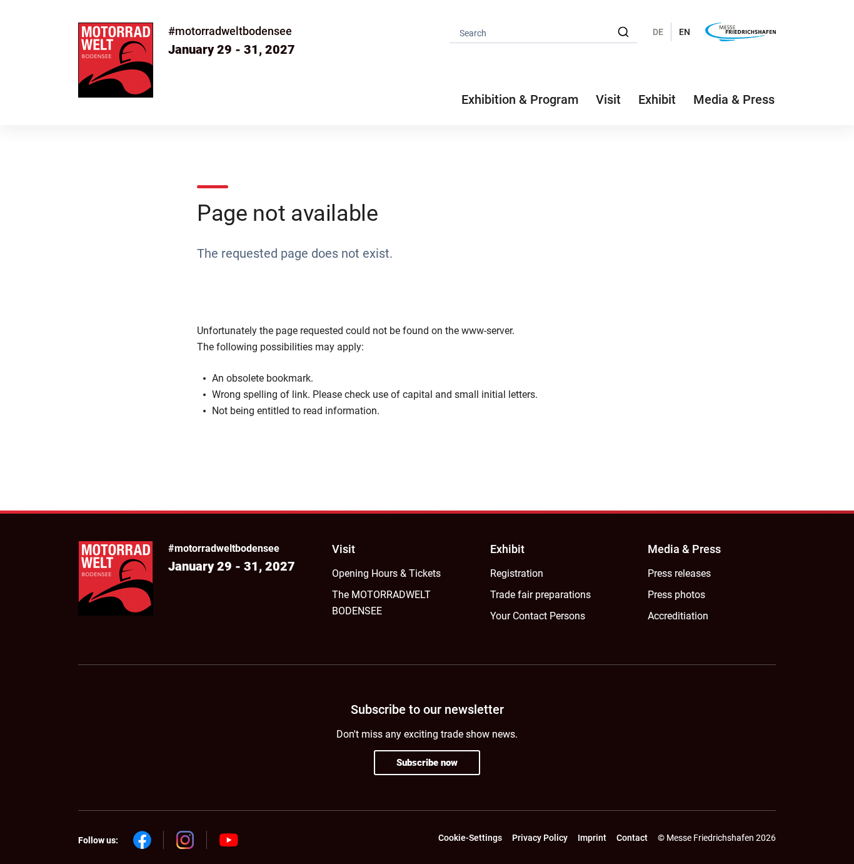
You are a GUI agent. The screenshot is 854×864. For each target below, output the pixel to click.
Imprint (592, 838)
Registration (516, 573)
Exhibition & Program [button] (519, 99)
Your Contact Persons (537, 616)
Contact (632, 838)
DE (658, 32)
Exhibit (507, 549)
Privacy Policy (540, 838)
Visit (343, 549)
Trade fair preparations (540, 595)
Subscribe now (427, 762)
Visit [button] (608, 99)
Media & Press (734, 99)
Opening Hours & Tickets (386, 573)
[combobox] (543, 32)
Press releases (679, 573)
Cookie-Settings (470, 838)
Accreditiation (678, 616)
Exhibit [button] (657, 99)
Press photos (676, 595)
